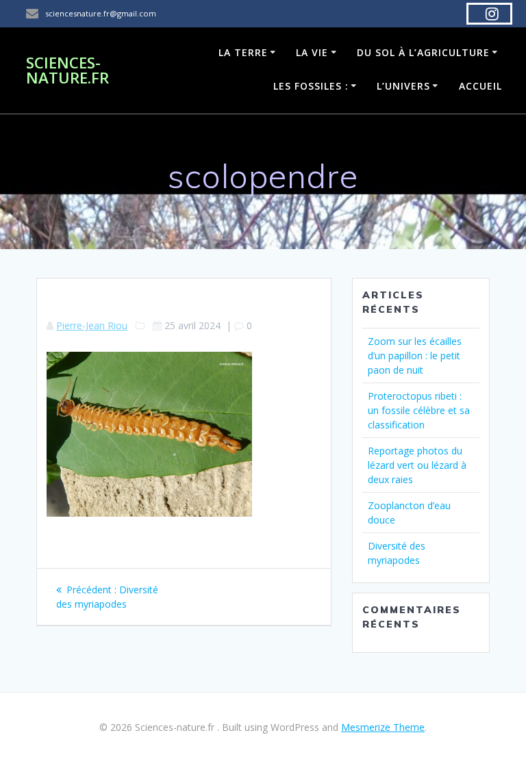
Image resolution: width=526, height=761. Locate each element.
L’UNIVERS (403, 85)
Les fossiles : (311, 85)
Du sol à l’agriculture (423, 52)
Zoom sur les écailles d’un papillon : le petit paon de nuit (415, 355)
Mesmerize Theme (383, 727)
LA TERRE (243, 52)
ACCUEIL (480, 85)
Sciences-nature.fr (67, 70)
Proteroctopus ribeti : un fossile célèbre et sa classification (419, 410)
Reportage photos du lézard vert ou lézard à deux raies (417, 465)
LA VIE (312, 52)
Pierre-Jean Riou (91, 325)
